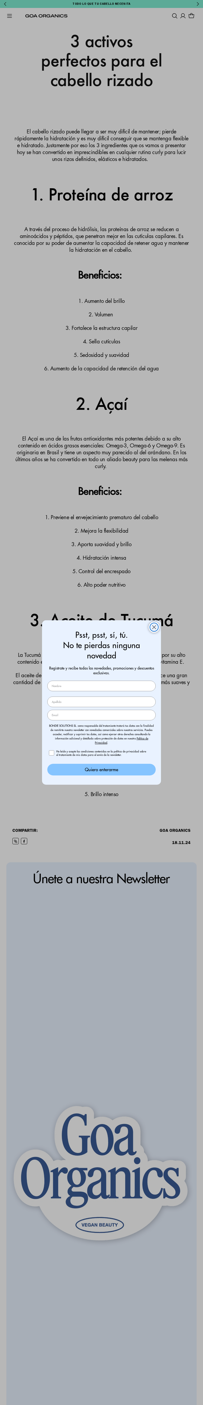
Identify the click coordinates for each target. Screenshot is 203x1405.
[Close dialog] (154, 627)
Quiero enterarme (101, 770)
